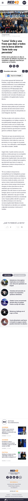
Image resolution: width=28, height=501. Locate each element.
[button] (10, 66)
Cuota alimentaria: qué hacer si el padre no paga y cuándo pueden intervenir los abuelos (18, 322)
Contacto (8, 494)
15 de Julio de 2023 (5, 34)
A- (26, 71)
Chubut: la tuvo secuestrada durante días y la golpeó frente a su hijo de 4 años (18, 302)
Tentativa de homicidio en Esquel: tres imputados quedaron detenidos (17, 292)
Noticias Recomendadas (13, 421)
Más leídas (7, 275)
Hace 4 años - (8, 36)
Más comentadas (19, 275)
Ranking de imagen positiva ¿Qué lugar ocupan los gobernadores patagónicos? (9, 455)
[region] (14, 240)
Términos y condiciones (17, 494)
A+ (23, 71)
